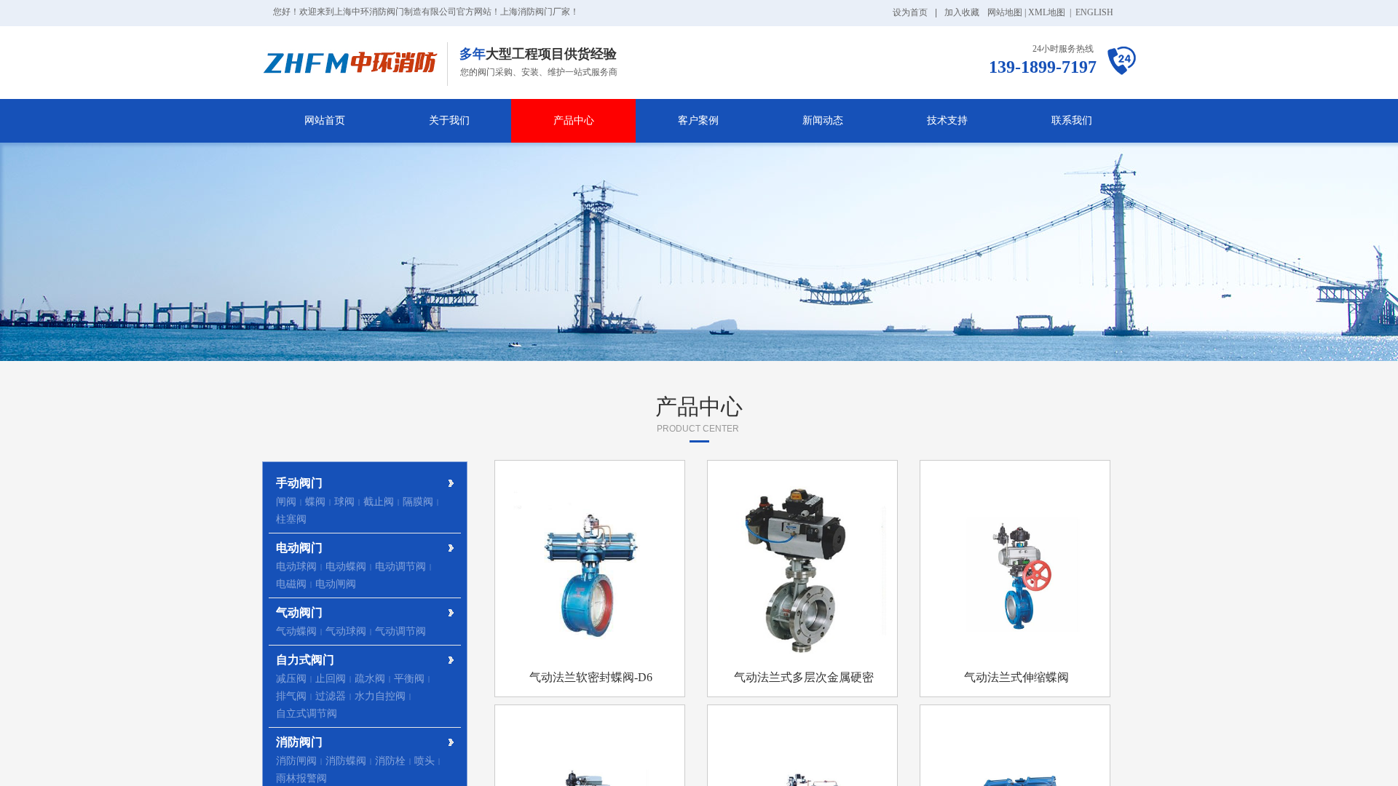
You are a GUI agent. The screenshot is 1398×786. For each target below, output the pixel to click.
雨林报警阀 (301, 778)
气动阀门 (299, 612)
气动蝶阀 (296, 631)
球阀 (344, 501)
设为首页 (910, 12)
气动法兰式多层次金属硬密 (804, 677)
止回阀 (330, 678)
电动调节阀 (400, 566)
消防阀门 (299, 742)
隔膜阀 (418, 501)
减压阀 (291, 678)
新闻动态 (822, 120)
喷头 (424, 760)
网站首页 (324, 120)
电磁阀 (291, 584)
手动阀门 (299, 483)
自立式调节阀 (306, 713)
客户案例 (698, 120)
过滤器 (330, 696)
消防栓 (390, 760)
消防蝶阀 (345, 760)
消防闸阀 (296, 760)
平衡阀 (409, 678)
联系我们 (1071, 120)
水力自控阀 (380, 696)
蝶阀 (315, 501)
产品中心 (573, 120)
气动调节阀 (400, 631)
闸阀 (286, 501)
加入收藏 (961, 12)
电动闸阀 (335, 584)
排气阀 (291, 696)
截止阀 (378, 501)
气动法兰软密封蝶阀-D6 (590, 677)
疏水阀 (370, 678)
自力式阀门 (305, 660)
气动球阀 (345, 631)
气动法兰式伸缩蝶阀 (1016, 677)
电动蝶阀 (345, 566)
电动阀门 (299, 547)
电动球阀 (296, 566)
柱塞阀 (291, 519)
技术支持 (947, 120)
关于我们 (449, 120)
